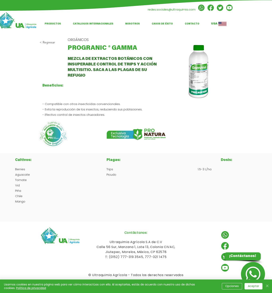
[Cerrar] (267, 286)
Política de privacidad (31, 288)
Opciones (232, 286)
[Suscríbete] (229, 8)
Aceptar (253, 286)
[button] (93, 24)
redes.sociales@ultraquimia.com (172, 9)
